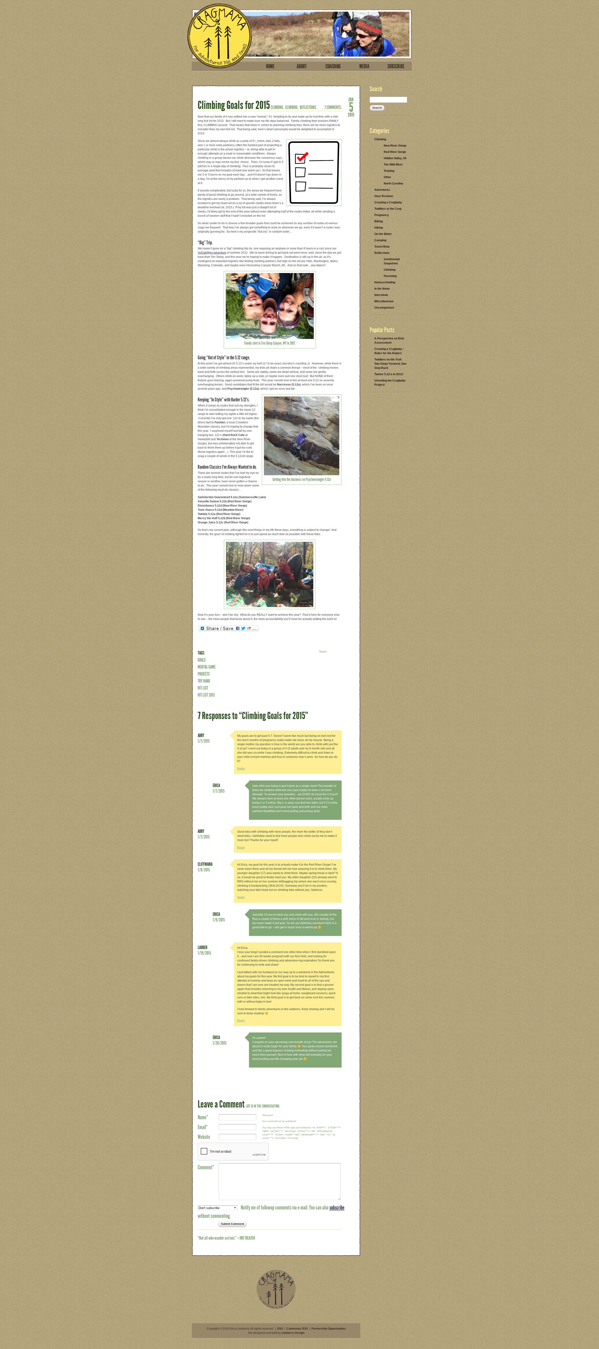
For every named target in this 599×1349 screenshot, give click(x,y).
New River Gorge (395, 145)
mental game (206, 667)
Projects (204, 674)
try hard (204, 681)
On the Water (383, 234)
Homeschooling (384, 282)
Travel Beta (382, 246)
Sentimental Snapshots (392, 261)
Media (364, 66)
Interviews (381, 295)
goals (202, 660)
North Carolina (393, 183)
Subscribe (395, 66)
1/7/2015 (204, 741)
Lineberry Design (292, 1333)
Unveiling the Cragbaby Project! (389, 382)
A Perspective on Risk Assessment (389, 340)
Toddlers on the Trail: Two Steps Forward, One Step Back (390, 364)
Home (270, 66)
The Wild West (393, 164)
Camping (380, 240)
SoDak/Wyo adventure (212, 252)
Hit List (203, 688)
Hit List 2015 (206, 695)
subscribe (336, 1207)
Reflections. (308, 107)
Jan (351, 99)
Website (204, 1137)
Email (203, 1127)
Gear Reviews (383, 196)
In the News (382, 288)
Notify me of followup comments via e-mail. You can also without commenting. (271, 1211)
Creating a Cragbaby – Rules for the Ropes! (389, 351)
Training (389, 171)
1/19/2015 (204, 953)
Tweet (322, 651)
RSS (280, 1328)
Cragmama (219, 36)
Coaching (333, 66)
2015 (351, 114)
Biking (378, 221)
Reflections (382, 253)
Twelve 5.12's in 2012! (388, 374)
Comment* (206, 1167)
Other (387, 177)
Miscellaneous (384, 301)
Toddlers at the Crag (387, 208)
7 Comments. (333, 107)
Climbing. (277, 107)
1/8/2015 (204, 870)
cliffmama (205, 864)
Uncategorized (384, 307)
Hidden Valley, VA (395, 158)
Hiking (378, 227)
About (302, 66)
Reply (241, 768)
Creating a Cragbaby (388, 202)
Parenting (390, 276)
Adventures (382, 189)
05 (351, 106)
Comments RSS (297, 1328)
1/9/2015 (219, 920)
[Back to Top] (276, 1308)
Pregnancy (381, 215)
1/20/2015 (219, 1043)
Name (203, 1117)
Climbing (380, 139)
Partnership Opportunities (328, 1328)
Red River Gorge (395, 152)
